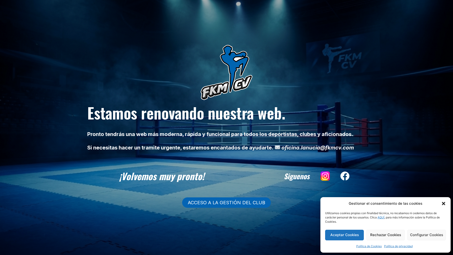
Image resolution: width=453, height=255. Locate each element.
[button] (443, 203)
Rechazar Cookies (385, 235)
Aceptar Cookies (344, 235)
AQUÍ (381, 217)
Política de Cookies (369, 246)
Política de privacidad (398, 246)
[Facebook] (345, 176)
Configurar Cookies (426, 235)
